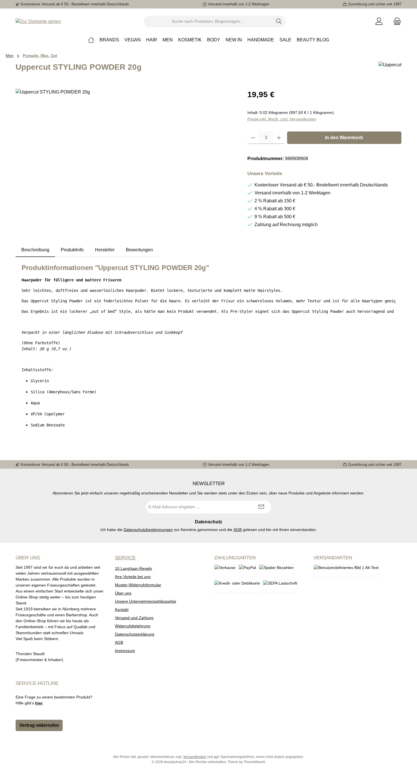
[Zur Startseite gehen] (38, 21)
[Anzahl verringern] (253, 137)
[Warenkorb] (395, 21)
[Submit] (261, 507)
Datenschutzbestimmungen (148, 529)
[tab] (35, 250)
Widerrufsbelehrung (132, 626)
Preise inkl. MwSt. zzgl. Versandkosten (281, 119)
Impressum (125, 650)
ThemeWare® (254, 762)
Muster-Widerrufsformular (138, 585)
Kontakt (122, 609)
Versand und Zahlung (134, 617)
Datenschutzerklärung (134, 634)
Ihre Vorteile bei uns (133, 576)
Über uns (123, 593)
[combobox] (208, 21)
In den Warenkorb (344, 137)
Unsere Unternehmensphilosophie (145, 601)
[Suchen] (279, 21)
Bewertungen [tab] (139, 249)
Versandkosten (194, 757)
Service (125, 557)
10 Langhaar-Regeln (133, 568)
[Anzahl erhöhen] (279, 137)
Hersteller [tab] (105, 249)
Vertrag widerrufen (39, 725)
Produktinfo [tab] (72, 249)
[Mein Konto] (379, 21)
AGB (237, 529)
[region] (126, 150)
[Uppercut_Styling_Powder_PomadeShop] (126, 150)
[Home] (91, 40)
